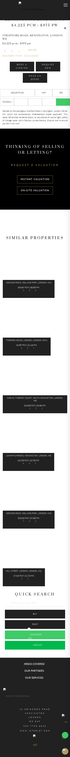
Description (17, 93)
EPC (61, 93)
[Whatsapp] (63, 102)
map (44, 93)
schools (7, 102)
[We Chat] (65, 730)
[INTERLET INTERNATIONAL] (35, 10)
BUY (35, 614)
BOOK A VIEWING (22, 66)
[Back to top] (65, 751)
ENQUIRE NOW (48, 66)
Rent (35, 624)
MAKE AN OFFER (35, 77)
